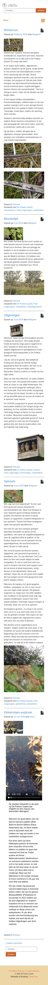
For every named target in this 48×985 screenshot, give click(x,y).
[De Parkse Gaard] (24, 5)
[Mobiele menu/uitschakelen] (43, 20)
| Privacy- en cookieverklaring (28, 971)
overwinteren (10, 210)
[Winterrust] (13, 45)
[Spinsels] (13, 496)
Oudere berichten (13, 943)
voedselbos (38, 210)
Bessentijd (11, 218)
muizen (36, 470)
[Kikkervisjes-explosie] (13, 727)
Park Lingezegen (24, 210)
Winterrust (11, 30)
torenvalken (25, 473)
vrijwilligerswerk (34, 307)
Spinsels (9, 481)
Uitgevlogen (12, 315)
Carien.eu (33, 976)
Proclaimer (13, 971)
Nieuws (16, 204)
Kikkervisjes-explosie (18, 712)
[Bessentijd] (13, 233)
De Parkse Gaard (24, 207)
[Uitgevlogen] (13, 330)
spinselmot (20, 704)
